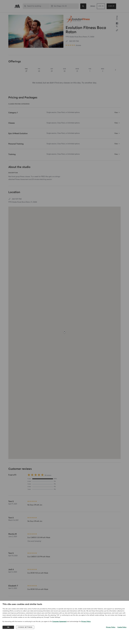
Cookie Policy (121, 627)
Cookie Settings (25, 627)
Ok (8, 627)
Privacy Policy (86, 621)
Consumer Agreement (59, 621)
